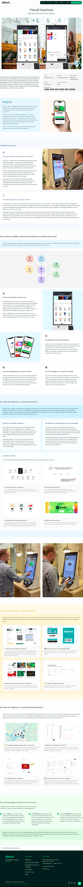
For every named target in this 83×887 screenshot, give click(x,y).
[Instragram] (74, 883)
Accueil (43, 2)
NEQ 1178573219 (26, 883)
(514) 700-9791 (58, 863)
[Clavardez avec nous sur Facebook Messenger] (79, 883)
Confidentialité (8, 883)
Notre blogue (28, 869)
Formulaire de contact (48, 866)
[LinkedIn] (69, 883)
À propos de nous (29, 872)
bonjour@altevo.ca (47, 863)
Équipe (56, 2)
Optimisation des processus (32, 862)
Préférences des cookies (17, 883)
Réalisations (50, 2)
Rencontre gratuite (76, 2)
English (27, 874)
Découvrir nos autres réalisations (12, 848)
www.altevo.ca (45, 869)
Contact (68, 2)
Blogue (61, 2)
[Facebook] (72, 883)
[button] (63, 115)
